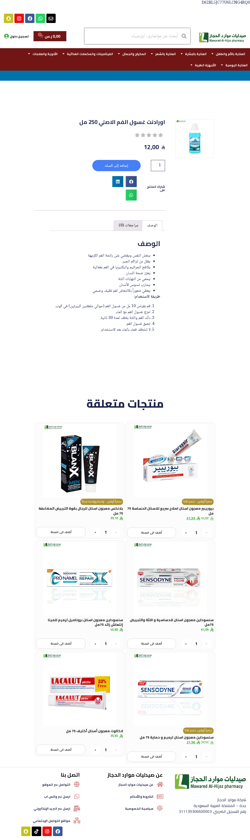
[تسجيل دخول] (6, 36)
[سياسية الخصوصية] (160, 808)
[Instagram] (19, 18)
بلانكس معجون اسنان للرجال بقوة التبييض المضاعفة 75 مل (81, 510)
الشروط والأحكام (141, 796)
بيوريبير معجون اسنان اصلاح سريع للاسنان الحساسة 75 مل (170, 510)
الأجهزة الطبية (205, 65)
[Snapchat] (8, 18)
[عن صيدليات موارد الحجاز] (160, 784)
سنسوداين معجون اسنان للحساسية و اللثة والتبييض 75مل (172, 622)
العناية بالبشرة (196, 54)
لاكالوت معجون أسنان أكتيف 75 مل (94, 731)
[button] (131, 181)
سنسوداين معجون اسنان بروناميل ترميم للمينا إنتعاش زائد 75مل (85, 622)
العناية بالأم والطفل (230, 54)
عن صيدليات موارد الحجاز (135, 784)
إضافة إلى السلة (116, 165)
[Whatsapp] (40, 18)
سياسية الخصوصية (139, 808)
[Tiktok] (36, 831)
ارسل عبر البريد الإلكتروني (51, 808)
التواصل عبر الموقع (56, 784)
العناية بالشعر (165, 54)
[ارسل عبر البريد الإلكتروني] (77, 808)
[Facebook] (29, 18)
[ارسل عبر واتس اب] (77, 796)
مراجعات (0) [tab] (128, 225)
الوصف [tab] (152, 225)
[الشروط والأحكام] (160, 796)
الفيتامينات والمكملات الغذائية (90, 54)
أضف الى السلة (151, 532)
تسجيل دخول (19, 36)
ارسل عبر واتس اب (57, 796)
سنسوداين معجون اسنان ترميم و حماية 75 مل (177, 737)
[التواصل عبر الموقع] (77, 784)
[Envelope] (51, 18)
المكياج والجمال (134, 54)
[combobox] (137, 36)
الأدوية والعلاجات (45, 54)
